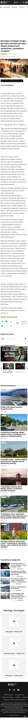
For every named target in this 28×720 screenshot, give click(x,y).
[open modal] (26, 2)
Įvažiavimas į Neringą (7, 697)
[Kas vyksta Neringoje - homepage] (6, 2)
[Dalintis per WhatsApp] (2, 321)
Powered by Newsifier (14, 715)
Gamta (4, 390)
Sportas (13, 576)
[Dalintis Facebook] (6, 321)
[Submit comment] (25, 339)
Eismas (4, 415)
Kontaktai (25, 697)
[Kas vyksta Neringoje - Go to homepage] (14, 684)
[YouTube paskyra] (18, 690)
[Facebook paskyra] (10, 690)
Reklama (17, 697)
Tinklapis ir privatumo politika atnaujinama (14, 699)
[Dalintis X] (10, 321)
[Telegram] (2, 325)
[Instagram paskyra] (14, 690)
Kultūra (4, 54)
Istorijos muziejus (12, 317)
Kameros (22, 7)
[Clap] (17, 323)
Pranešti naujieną (8, 694)
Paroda (3, 317)
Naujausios (6, 7)
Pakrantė (13, 600)
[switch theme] (24, 2)
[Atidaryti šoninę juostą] (1, 7)
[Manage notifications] (24, 717)
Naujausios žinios (19, 694)
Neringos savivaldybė (8, 56)
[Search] (21, 2)
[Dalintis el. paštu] (10, 325)
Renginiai (14, 7)
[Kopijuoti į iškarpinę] (6, 325)
